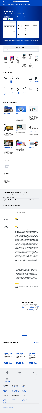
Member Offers (14, 399)
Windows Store (31, 147)
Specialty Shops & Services (16, 40)
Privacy (13, 404)
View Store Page (5, 363)
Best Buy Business (24, 392)
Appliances (37, 81)
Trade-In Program (5, 392)
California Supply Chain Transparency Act (8, 407)
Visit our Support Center (7, 374)
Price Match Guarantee (34, 381)
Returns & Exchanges (7, 381)
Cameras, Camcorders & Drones (11, 93)
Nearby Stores (35, 40)
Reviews (28, 40)
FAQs (25, 40)
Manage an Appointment (15, 390)
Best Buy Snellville (19, 353)
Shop (10, 40)
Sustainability (23, 400)
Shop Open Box (6, 184)
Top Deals (4, 4)
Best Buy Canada (5, 402)
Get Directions (10, 363)
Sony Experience (7, 131)
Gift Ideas (28, 4)
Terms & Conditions (8, 404)
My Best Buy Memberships (14, 4)
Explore (22, 40)
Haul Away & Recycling (15, 392)
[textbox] (8, 117)
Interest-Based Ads (16, 404)
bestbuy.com (25, 335)
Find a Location (36, 342)
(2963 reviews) (22, 13)
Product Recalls (4, 391)
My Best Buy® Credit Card (6, 396)
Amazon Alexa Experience (33, 113)
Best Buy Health (24, 390)
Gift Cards (24, 4)
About (31, 40)
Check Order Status (5, 386)
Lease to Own (4, 399)
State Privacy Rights (22, 404)
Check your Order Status (19, 374)
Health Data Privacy (27, 404)
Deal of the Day (8, 4)
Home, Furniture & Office (30, 93)
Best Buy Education (24, 391)
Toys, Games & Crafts (36, 93)
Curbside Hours (12, 21)
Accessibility (4, 404)
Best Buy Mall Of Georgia (8, 353)
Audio (30, 81)
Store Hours (6, 21)
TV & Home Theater (11, 81)
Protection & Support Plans (15, 391)
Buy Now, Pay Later (5, 400)
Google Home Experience (8, 147)
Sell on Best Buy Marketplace (25, 386)
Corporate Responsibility (25, 399)
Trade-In (17, 113)
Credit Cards (20, 4)
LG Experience (18, 130)
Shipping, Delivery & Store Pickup (33, 374)
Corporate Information (24, 396)
